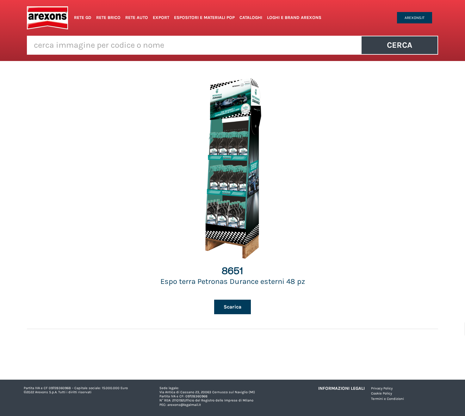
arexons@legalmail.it (184, 405)
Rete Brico (108, 17)
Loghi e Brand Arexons (294, 17)
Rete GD (82, 17)
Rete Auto (136, 17)
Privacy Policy (382, 388)
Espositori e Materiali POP (204, 17)
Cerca (399, 45)
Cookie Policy (381, 393)
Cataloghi (250, 17)
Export (161, 17)
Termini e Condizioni (387, 399)
